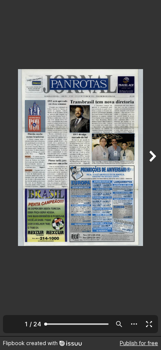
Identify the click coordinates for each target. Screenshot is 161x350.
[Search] (119, 324)
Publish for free (139, 343)
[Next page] (152, 168)
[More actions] (134, 324)
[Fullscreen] (149, 324)
